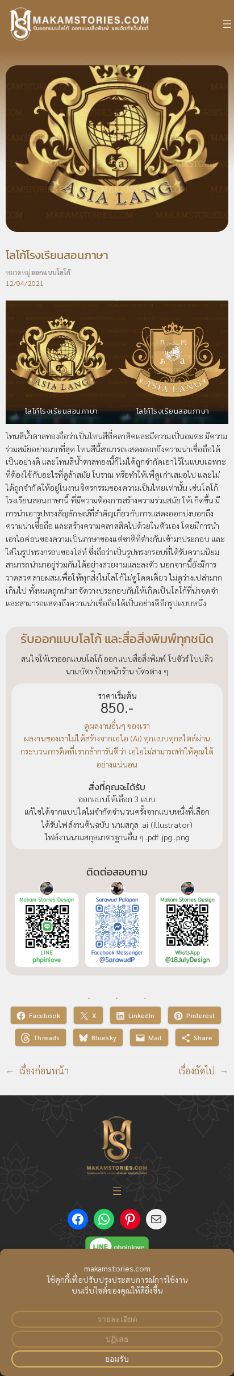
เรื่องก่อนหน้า (44, 1071)
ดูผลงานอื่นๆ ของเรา (117, 725)
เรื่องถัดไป (197, 1071)
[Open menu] (227, 24)
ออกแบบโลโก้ (50, 272)
